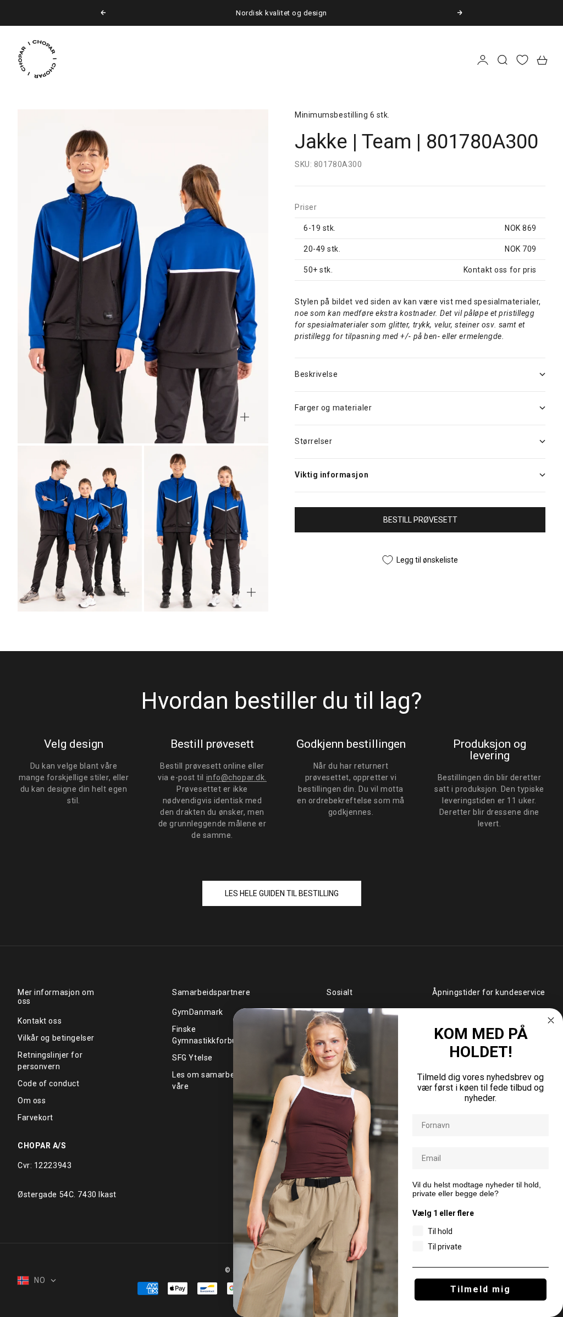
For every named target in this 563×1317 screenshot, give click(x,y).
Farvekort (35, 1117)
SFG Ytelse (192, 1057)
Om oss (32, 1100)
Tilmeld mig (480, 1289)
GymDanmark (197, 1012)
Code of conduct (48, 1083)
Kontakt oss (40, 1020)
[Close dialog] (551, 1020)
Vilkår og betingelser (56, 1037)
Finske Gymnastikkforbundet (213, 1035)
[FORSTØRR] (245, 417)
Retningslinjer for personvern (50, 1061)
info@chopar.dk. (236, 777)
